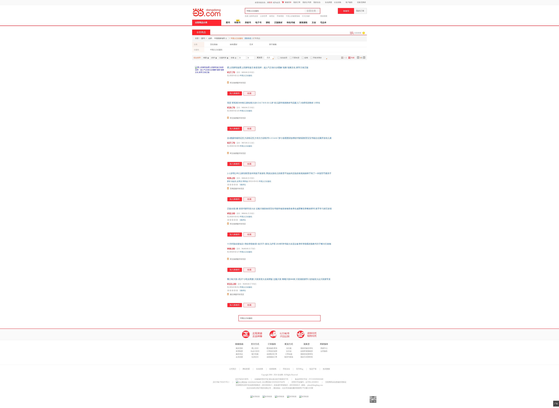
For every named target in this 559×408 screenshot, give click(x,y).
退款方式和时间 (306, 357)
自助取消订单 (272, 354)
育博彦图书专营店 (237, 189)
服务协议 (239, 354)
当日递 (288, 348)
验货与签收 (288, 357)
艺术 (251, 44)
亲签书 (248, 22)
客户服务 (349, 2)
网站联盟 (246, 369)
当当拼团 (328, 2)
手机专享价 (317, 58)
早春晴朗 (280, 16)
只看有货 (295, 58)
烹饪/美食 (214, 44)
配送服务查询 (272, 348)
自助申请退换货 (306, 351)
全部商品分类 (201, 22)
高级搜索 (323, 16)
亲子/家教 (273, 44)
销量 (205, 58)
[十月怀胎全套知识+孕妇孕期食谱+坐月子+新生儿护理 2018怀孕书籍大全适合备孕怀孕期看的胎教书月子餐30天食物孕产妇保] (209, 257)
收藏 (249, 93)
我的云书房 (307, 2)
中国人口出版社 (216, 50)
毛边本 (323, 22)
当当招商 (259, 369)
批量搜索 (357, 33)
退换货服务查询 (306, 348)
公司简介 (232, 369)
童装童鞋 (303, 22)
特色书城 (291, 22)
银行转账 (255, 354)
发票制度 (239, 351)
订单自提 (288, 354)
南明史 (272, 16)
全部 (197, 38)
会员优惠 (239, 357)
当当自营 (283, 58)
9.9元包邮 (306, 16)
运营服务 (324, 351)
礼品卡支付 (255, 351)
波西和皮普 (253, 16)
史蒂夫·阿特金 (242, 181)
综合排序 (197, 58)
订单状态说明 (272, 351)
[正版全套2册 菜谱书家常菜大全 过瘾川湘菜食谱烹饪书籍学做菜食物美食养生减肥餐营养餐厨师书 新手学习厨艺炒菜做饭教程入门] (209, 221)
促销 (306, 58)
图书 (228, 22)
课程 (268, 22)
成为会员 (276, 2)
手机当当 (286, 369)
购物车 (287, 2)
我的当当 (316, 2)
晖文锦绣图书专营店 (238, 83)
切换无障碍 (361, 2)
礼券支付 (255, 357)
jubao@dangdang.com (315, 385)
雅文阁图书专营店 (237, 294)
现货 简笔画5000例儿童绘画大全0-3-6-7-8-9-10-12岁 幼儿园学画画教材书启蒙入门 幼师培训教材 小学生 (273, 103)
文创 (314, 22)
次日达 (288, 351)
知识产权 (313, 369)
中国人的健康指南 (293, 16)
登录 (270, 2)
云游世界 (263, 16)
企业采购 (337, 2)
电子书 (258, 22)
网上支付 (255, 348)
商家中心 (324, 348)
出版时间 (222, 58)
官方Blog (299, 369)
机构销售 (272, 369)
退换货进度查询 (306, 354)
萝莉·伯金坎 (231, 181)
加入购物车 (235, 93)
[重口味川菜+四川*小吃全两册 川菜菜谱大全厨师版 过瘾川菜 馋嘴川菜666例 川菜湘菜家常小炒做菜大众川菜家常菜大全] (209, 292)
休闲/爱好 (233, 44)
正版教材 (278, 22)
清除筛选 (247, 38)
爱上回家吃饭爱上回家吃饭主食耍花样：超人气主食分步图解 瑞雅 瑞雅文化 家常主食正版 (267, 67)
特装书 (237, 22)
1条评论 (243, 185)
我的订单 (296, 2)
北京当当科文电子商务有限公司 (259, 388)
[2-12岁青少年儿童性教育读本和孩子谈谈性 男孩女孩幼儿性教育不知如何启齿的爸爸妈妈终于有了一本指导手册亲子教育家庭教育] (209, 186)
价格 (232, 58)
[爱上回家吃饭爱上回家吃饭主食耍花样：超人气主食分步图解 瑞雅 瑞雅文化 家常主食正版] (209, 80)
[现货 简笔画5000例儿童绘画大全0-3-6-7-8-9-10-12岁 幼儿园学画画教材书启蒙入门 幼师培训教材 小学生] (209, 116)
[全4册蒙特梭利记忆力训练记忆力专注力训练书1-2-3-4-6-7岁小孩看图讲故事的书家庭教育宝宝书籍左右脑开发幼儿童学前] (209, 151)
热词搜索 (326, 369)
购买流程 (239, 348)
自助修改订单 (272, 357)
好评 (213, 58)
